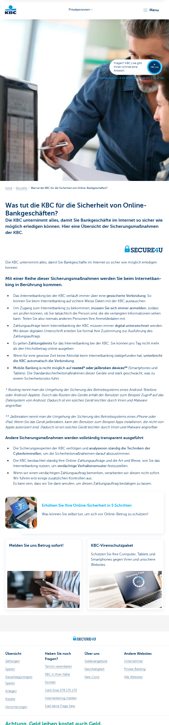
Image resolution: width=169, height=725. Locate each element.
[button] (150, 10)
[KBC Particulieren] (11, 10)
